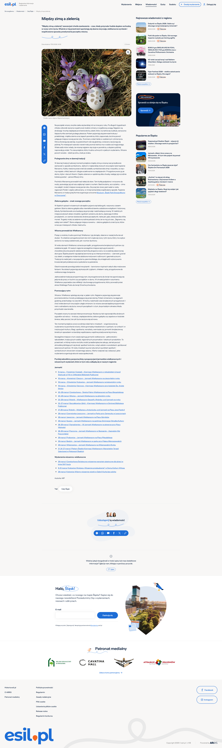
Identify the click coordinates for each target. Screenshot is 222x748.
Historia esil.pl (10, 687)
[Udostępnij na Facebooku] (44, 147)
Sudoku (172, 4)
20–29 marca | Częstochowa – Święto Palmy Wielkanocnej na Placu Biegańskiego (91, 392)
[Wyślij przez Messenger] (44, 127)
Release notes (42, 711)
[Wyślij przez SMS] (44, 141)
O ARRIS (8, 692)
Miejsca (138, 4)
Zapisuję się (107, 615)
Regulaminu (94, 625)
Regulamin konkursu (44, 716)
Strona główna (9, 11)
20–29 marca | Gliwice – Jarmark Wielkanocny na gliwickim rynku (84, 396)
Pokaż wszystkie (142, 84)
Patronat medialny (12, 697)
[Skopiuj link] (44, 160)
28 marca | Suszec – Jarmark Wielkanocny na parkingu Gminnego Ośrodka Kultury (91, 421)
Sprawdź (144, 110)
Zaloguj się (211, 4)
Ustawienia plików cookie (46, 706)
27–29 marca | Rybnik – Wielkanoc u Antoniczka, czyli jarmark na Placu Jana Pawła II (91, 410)
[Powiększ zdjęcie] (128, 52)
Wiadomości (151, 4)
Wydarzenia (126, 4)
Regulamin (40, 692)
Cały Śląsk (30, 11)
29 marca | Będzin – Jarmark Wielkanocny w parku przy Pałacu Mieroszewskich (90, 441)
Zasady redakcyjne (43, 697)
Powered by (205, 743)
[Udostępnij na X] (44, 154)
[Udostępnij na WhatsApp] (44, 134)
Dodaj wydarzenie (191, 4)
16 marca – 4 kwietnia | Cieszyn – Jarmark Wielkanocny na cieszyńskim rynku (89, 378)
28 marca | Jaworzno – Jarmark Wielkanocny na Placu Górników (83, 417)
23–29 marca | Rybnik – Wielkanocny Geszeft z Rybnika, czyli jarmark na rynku (89, 400)
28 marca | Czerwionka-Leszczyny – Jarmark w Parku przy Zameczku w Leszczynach (92, 413)
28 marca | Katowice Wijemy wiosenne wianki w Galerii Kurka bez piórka (87, 472)
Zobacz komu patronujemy (109, 673)
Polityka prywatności (44, 687)
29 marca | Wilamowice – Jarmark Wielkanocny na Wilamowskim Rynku (87, 445)
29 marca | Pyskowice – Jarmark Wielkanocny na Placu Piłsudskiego (85, 437)
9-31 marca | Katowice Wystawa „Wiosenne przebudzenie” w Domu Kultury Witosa (91, 468)
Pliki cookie (40, 702)
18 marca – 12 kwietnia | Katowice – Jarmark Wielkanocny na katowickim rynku (89, 382)
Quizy (162, 4)
